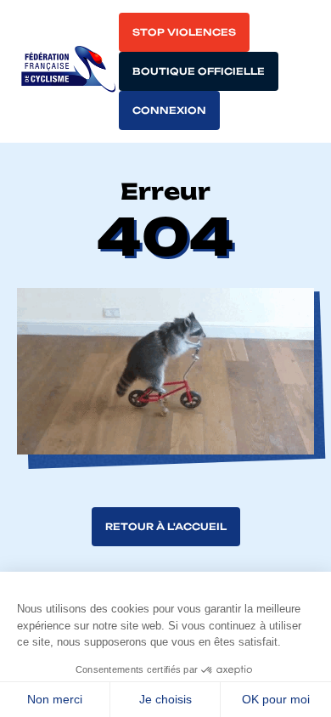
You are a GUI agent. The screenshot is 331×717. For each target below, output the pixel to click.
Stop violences (184, 32)
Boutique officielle (198, 71)
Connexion (169, 110)
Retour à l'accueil (166, 527)
